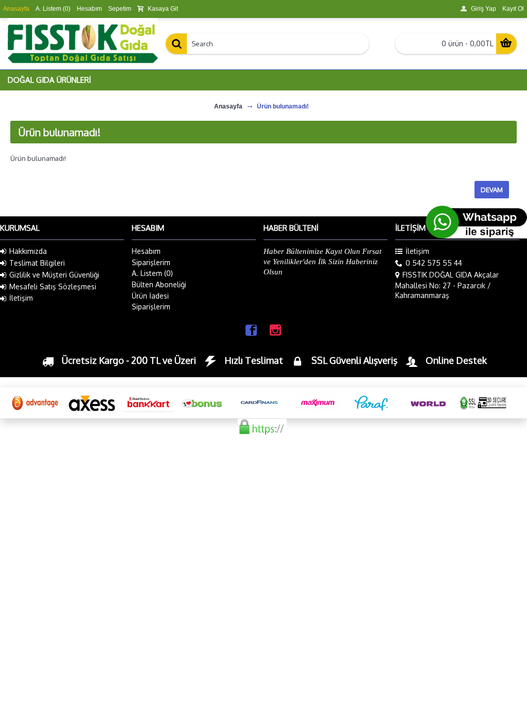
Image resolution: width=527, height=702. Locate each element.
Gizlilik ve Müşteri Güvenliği (54, 274)
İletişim (21, 297)
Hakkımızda (28, 251)
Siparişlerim (151, 262)
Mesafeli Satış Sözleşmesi (52, 286)
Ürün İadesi (150, 295)
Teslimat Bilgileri (37, 262)
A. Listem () (152, 273)
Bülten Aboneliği (159, 284)
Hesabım (146, 251)
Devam (492, 190)
